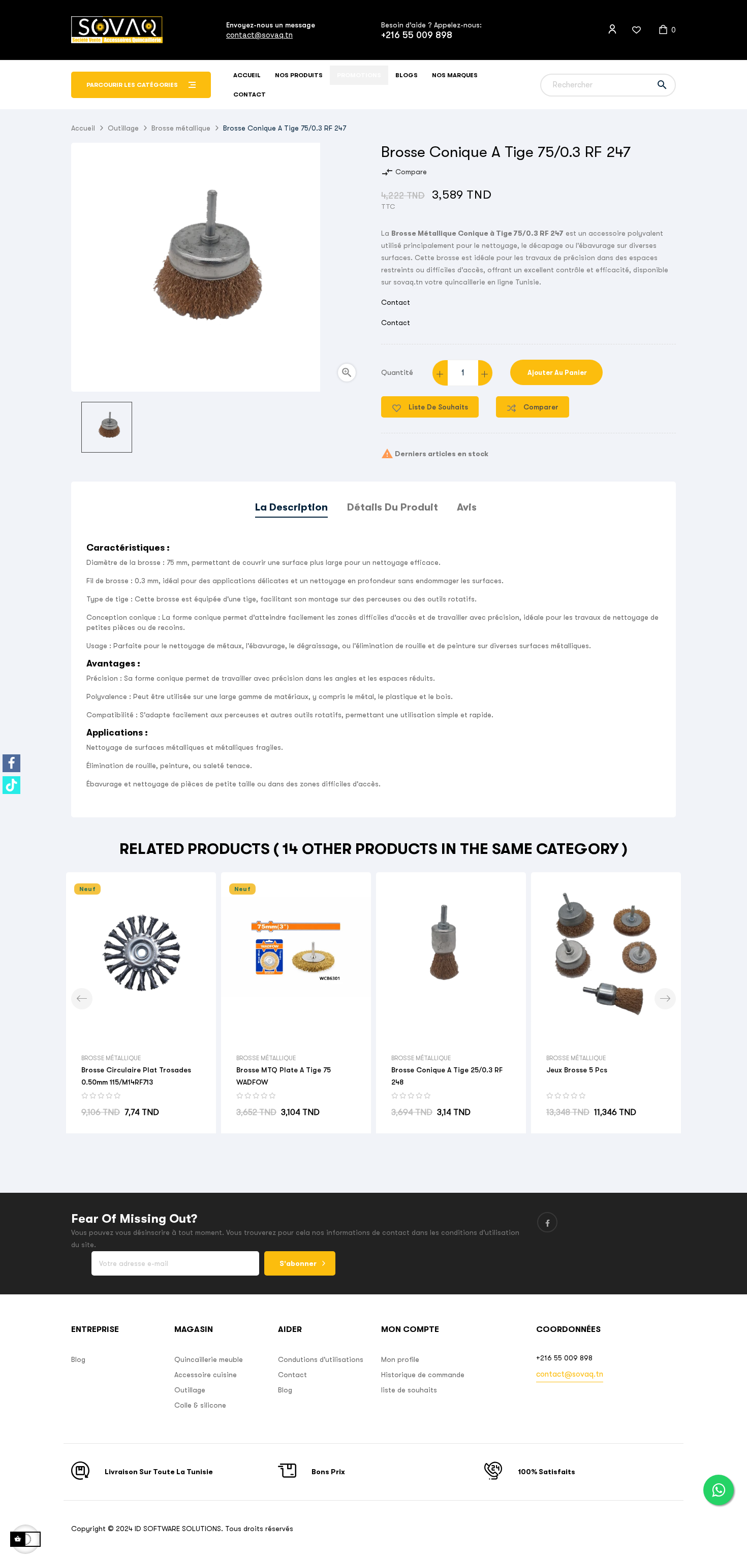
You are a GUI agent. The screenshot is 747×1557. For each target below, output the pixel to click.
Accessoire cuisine (205, 1375)
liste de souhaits (409, 1390)
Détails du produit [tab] (392, 507)
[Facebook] (11, 763)
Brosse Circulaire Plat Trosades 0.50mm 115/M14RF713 (136, 1076)
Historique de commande (422, 1375)
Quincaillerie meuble (208, 1359)
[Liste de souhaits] (630, 30)
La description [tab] (291, 507)
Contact (395, 302)
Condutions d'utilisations (320, 1359)
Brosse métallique (111, 1058)
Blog (78, 1359)
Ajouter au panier (556, 372)
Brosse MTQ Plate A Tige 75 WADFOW (283, 1076)
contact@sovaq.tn (259, 34)
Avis (467, 507)
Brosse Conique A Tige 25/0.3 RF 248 (447, 1076)
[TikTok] (11, 785)
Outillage (189, 1390)
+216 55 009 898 (416, 35)
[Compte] (612, 29)
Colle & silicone (200, 1405)
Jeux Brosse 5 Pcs (576, 1070)
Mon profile (400, 1359)
